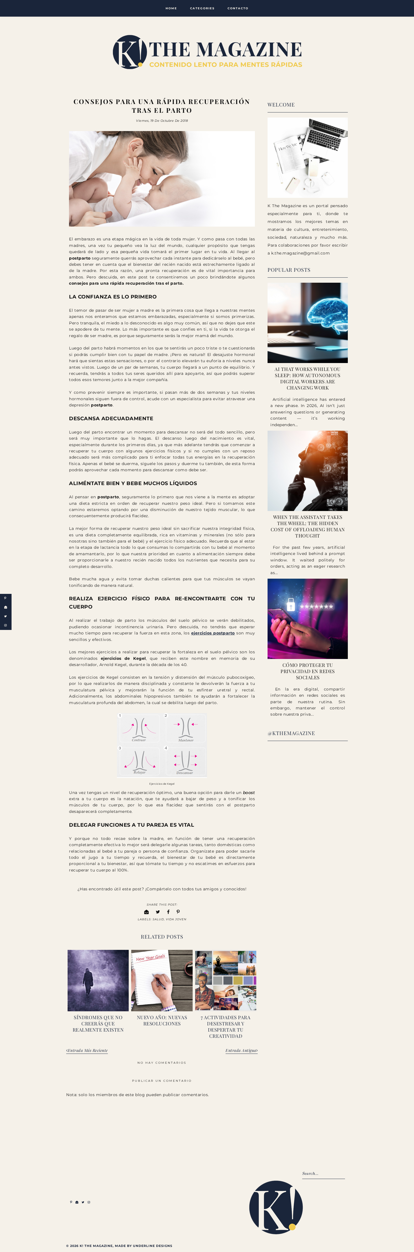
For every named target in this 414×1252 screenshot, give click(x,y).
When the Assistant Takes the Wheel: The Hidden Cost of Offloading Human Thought (308, 526)
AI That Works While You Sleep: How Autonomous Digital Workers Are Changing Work (308, 378)
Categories (202, 8)
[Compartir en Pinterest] (178, 911)
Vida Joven (176, 919)
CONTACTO (238, 8)
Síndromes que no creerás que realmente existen (98, 1023)
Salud (158, 919)
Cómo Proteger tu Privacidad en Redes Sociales (308, 671)
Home (171, 8)
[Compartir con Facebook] (168, 911)
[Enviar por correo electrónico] (146, 911)
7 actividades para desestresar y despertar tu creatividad (225, 1026)
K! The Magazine (96, 1246)
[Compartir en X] (158, 911)
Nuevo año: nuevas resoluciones (162, 1020)
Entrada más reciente (88, 1051)
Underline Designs (152, 1246)
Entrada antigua (241, 1051)
